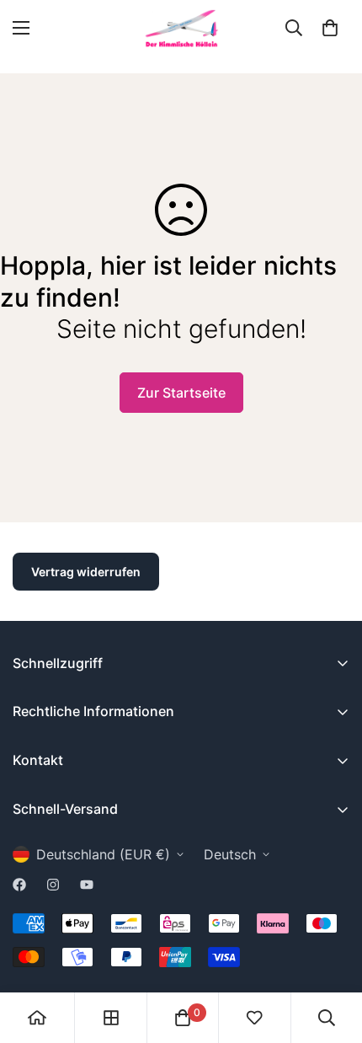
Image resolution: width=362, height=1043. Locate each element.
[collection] (111, 1017)
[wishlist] (254, 1017)
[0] (330, 27)
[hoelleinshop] (181, 28)
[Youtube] (86, 884)
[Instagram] (53, 884)
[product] (37, 1018)
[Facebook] (19, 884)
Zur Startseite (181, 392)
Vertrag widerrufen (86, 571)
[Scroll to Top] (332, 954)
